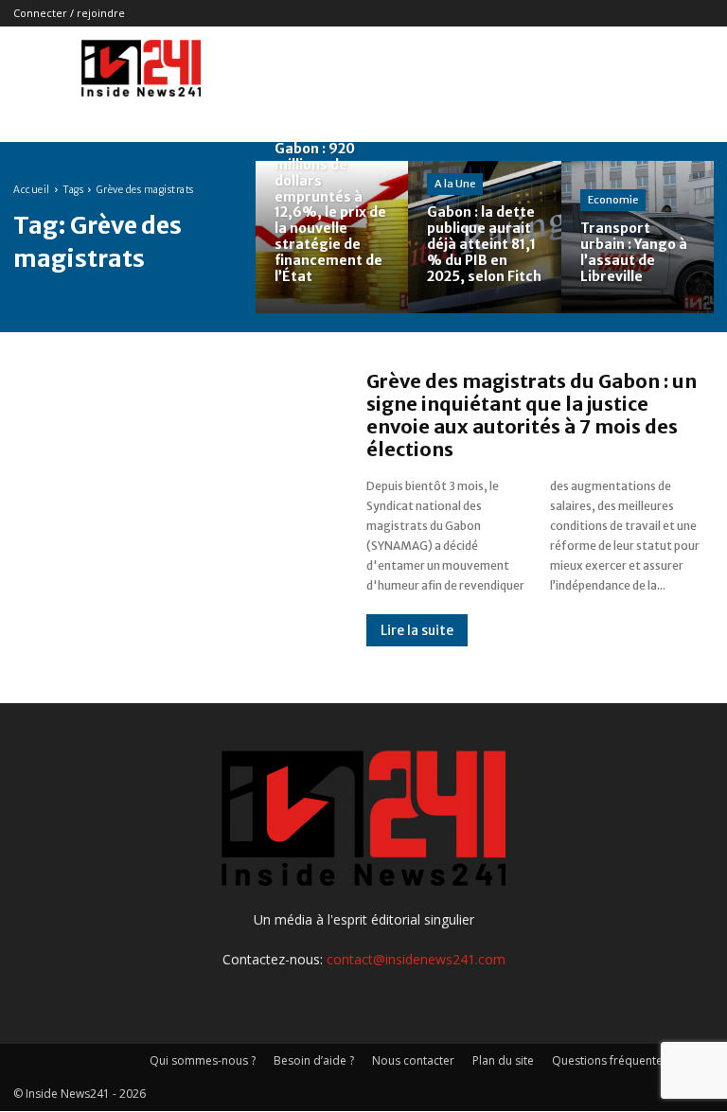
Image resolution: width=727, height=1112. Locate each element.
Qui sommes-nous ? (203, 1060)
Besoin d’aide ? (314, 1060)
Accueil (31, 190)
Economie (613, 199)
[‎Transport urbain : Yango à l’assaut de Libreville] (637, 237)
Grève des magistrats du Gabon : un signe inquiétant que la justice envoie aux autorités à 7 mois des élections (531, 415)
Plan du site (503, 1060)
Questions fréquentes (610, 1060)
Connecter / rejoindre (69, 13)
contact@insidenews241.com (416, 959)
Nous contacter (413, 1060)
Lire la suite (417, 630)
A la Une (454, 183)
